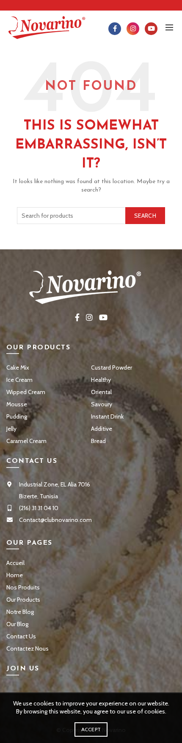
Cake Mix (17, 367)
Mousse (16, 404)
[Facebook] (114, 28)
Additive (101, 428)
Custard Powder (111, 367)
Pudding (16, 416)
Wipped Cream (25, 392)
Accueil (15, 563)
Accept (91, 729)
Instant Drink (107, 416)
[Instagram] (133, 28)
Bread (98, 441)
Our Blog (17, 624)
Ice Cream (19, 380)
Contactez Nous (27, 648)
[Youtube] (151, 28)
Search (145, 215)
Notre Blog (20, 612)
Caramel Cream (26, 441)
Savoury (101, 404)
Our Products (23, 599)
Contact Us (21, 636)
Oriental (101, 392)
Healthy (101, 380)
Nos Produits (23, 587)
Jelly (11, 428)
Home (14, 575)
